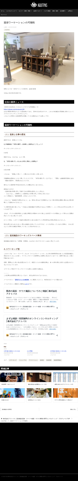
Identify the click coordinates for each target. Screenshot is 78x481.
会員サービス (36, 11)
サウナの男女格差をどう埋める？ (64, 400)
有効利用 (48, 360)
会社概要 (62, 11)
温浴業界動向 (57, 360)
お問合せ (70, 11)
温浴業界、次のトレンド (8, 384)
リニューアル (22, 360)
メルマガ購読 (47, 11)
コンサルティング (10, 11)
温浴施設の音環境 (7, 409)
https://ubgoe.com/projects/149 (14, 109)
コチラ (27, 284)
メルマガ (7, 29)
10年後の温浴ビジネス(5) (58, 351)
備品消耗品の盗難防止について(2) (37, 384)
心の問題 (30, 351)
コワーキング (13, 360)
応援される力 (5, 400)
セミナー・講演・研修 (24, 11)
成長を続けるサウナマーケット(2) (64, 384)
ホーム (2, 11)
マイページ (4, 14)
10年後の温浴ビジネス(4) (12, 351)
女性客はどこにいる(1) (34, 400)
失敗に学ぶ (73, 409)
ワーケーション (33, 360)
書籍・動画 (55, 11)
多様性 (42, 360)
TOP (36, 418)
